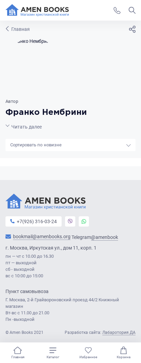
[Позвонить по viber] (70, 221)
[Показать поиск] (132, 10)
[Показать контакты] (117, 10)
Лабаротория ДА (119, 332)
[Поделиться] (132, 29)
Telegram (95, 237)
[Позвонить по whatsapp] (84, 221)
